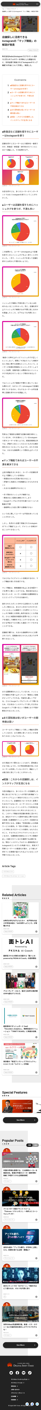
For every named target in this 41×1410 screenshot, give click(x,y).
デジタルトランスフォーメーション (14, 876)
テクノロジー (7, 1181)
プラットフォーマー (9, 1219)
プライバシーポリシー (17, 1393)
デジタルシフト (8, 871)
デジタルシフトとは (16, 1382)
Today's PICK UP (33, 50)
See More (20, 1120)
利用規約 (13, 1399)
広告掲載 (13, 1396)
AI (4, 1296)
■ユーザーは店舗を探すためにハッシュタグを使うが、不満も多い (22, 95)
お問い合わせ (15, 1389)
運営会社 (13, 1386)
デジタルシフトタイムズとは (19, 1379)
